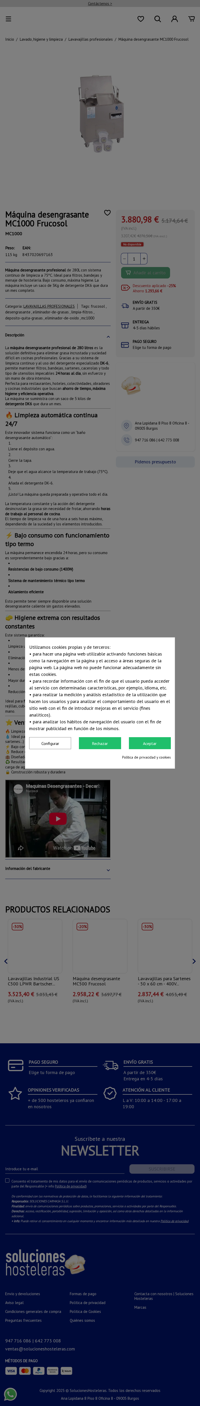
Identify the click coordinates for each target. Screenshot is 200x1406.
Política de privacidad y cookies (146, 757)
